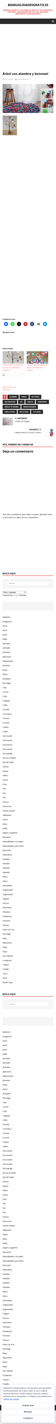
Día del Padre (8, 762)
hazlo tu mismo (12, 407)
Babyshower (8, 661)
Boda (5, 670)
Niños (5, 876)
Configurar (28, 1418)
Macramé (7, 837)
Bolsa (5, 674)
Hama (5, 819)
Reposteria (7, 942)
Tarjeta (6, 964)
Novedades (7, 885)
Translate (22, 595)
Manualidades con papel (13, 841)
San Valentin (8, 956)
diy (21, 402)
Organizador (8, 890)
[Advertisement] (28, 49)
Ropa (5, 947)
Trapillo (6, 969)
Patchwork (7, 907)
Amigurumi (7, 621)
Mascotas (7, 850)
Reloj (5, 938)
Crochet (6, 722)
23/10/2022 (9, 79)
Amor (5, 626)
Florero (6, 802)
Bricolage (7, 683)
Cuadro (6, 727)
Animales (6, 643)
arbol (24, 397)
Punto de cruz (8, 929)
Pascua (6, 903)
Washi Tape (8, 982)
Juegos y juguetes (10, 832)
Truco (5, 973)
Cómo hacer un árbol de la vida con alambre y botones (13, 367)
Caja (4, 687)
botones (35, 397)
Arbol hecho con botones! (9, 388)
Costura (6, 718)
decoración (10, 402)
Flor (4, 788)
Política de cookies (11, 1399)
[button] (52, 21)
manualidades (29, 407)
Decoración (7, 736)
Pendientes (7, 916)
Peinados (6, 912)
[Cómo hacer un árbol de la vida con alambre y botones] (13, 357)
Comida (6, 709)
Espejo (5, 771)
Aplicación (7, 656)
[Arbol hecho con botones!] (13, 379)
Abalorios (7, 617)
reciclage (24, 412)
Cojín (5, 696)
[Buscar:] (28, 583)
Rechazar (28, 1412)
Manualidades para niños (13, 846)
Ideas (5, 824)
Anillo (5, 639)
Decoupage (7, 753)
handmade (42, 402)
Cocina (5, 692)
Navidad (6, 859)
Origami (6, 898)
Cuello (5, 731)
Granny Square (9, 810)
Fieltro (5, 775)
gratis (30, 402)
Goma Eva (7, 806)
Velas (5, 978)
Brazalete (7, 678)
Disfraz (6, 766)
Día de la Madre (9, 758)
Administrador (23, 79)
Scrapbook (7, 960)
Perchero (6, 920)
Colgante (6, 700)
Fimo (5, 784)
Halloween (7, 815)
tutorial (37, 412)
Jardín (5, 828)
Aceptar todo (28, 1405)
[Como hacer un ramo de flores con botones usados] (37, 357)
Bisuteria (6, 665)
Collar (5, 705)
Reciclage (7, 934)
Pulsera (6, 925)
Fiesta (5, 780)
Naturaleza (7, 854)
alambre (13, 397)
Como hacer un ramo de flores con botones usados (37, 367)
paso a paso (10, 412)
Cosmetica (7, 714)
